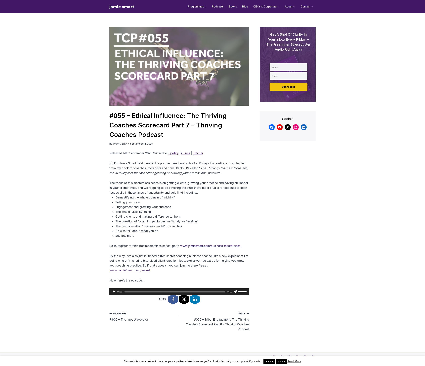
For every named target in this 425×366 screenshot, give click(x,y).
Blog (245, 6)
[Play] (113, 291)
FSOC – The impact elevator (128, 316)
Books (233, 6)
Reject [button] (281, 361)
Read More (294, 361)
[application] (179, 291)
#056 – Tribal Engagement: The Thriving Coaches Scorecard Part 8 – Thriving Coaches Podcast (217, 321)
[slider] (243, 291)
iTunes (185, 153)
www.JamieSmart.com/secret (129, 270)
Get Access (288, 86)
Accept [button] (269, 361)
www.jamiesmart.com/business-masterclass (210, 246)
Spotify (173, 153)
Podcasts (217, 6)
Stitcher (198, 153)
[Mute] (235, 291)
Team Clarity (120, 143)
